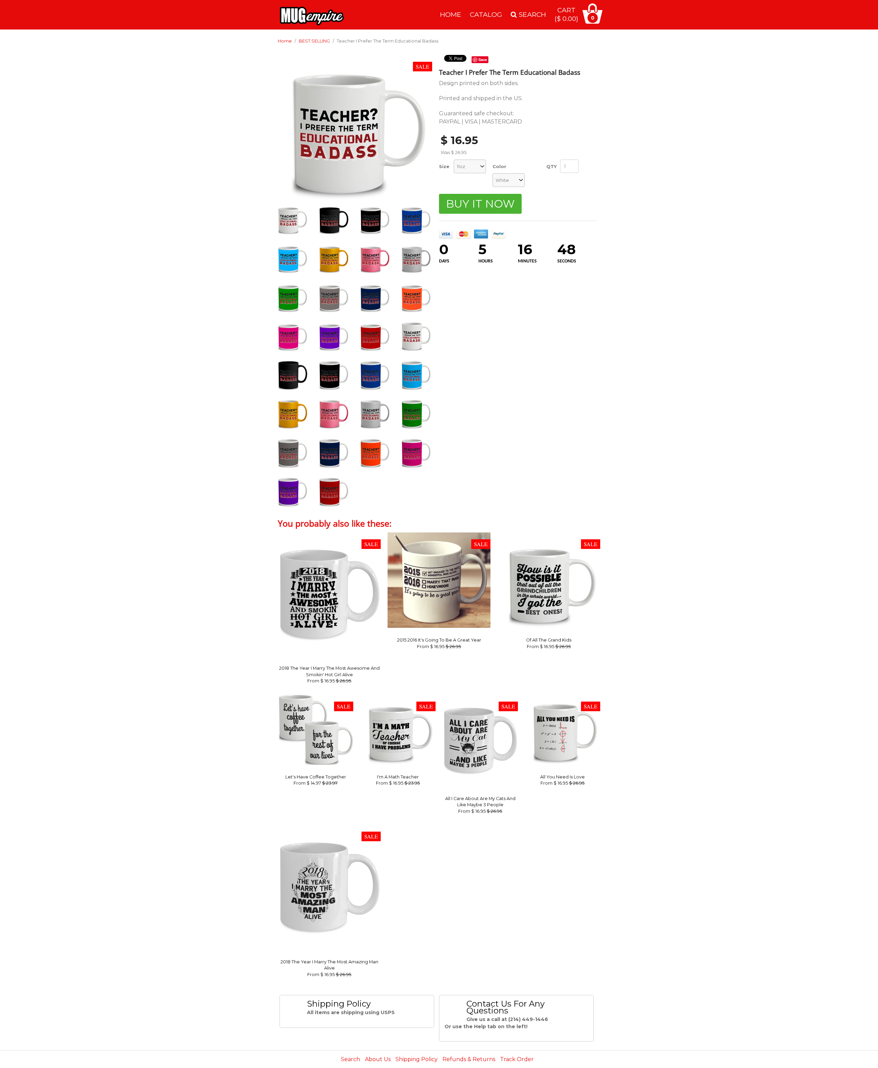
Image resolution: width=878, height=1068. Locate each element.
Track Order (517, 1059)
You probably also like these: (335, 523)
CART (566, 14)
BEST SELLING (314, 41)
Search (350, 1059)
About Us (378, 1059)
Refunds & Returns (468, 1059)
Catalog (486, 14)
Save (482, 59)
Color (499, 166)
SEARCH (531, 14)
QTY (551, 166)
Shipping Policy (416, 1059)
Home (450, 14)
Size (444, 166)
